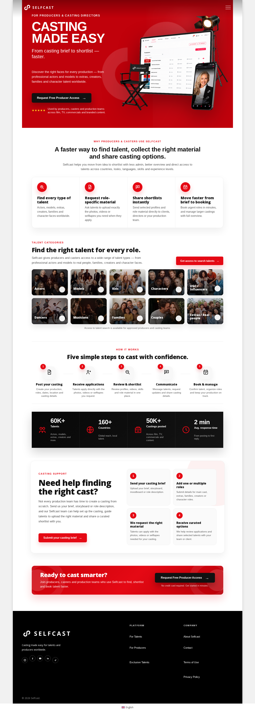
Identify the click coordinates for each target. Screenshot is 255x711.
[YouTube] (40, 658)
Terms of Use (191, 662)
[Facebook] (32, 658)
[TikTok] (55, 660)
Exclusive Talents (139, 662)
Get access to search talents (199, 260)
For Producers (138, 647)
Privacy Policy (192, 676)
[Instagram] (25, 660)
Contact (188, 647)
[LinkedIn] (48, 658)
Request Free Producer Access (61, 97)
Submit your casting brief (62, 538)
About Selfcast (192, 636)
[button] (228, 7)
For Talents (136, 636)
